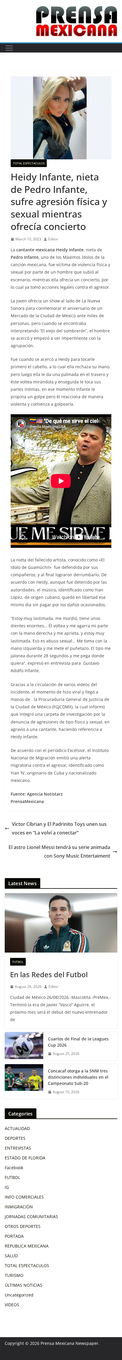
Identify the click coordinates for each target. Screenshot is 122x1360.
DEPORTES (15, 1138)
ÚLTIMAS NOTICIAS (23, 1285)
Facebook (14, 1167)
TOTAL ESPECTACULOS (28, 163)
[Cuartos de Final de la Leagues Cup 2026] (24, 1046)
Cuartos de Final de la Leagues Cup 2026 (78, 1042)
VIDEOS (12, 1304)
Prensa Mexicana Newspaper (69, 1343)
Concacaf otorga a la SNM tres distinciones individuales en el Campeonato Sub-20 (78, 1077)
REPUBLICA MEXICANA (27, 1246)
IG (7, 1187)
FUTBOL (17, 962)
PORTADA (14, 1236)
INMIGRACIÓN (19, 1207)
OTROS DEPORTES (23, 1226)
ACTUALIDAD (17, 1128)
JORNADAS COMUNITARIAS (31, 1216)
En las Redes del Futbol (49, 974)
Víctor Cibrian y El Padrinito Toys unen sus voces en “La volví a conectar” (59, 828)
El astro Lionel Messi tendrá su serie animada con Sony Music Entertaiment (59, 851)
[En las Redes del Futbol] (61, 923)
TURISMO (14, 1275)
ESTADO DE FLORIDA (25, 1158)
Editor (53, 239)
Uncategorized (19, 1295)
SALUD (11, 1256)
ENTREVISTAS (18, 1148)
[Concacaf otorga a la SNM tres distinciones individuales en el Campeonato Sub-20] (24, 1081)
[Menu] (9, 48)
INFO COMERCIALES (24, 1197)
